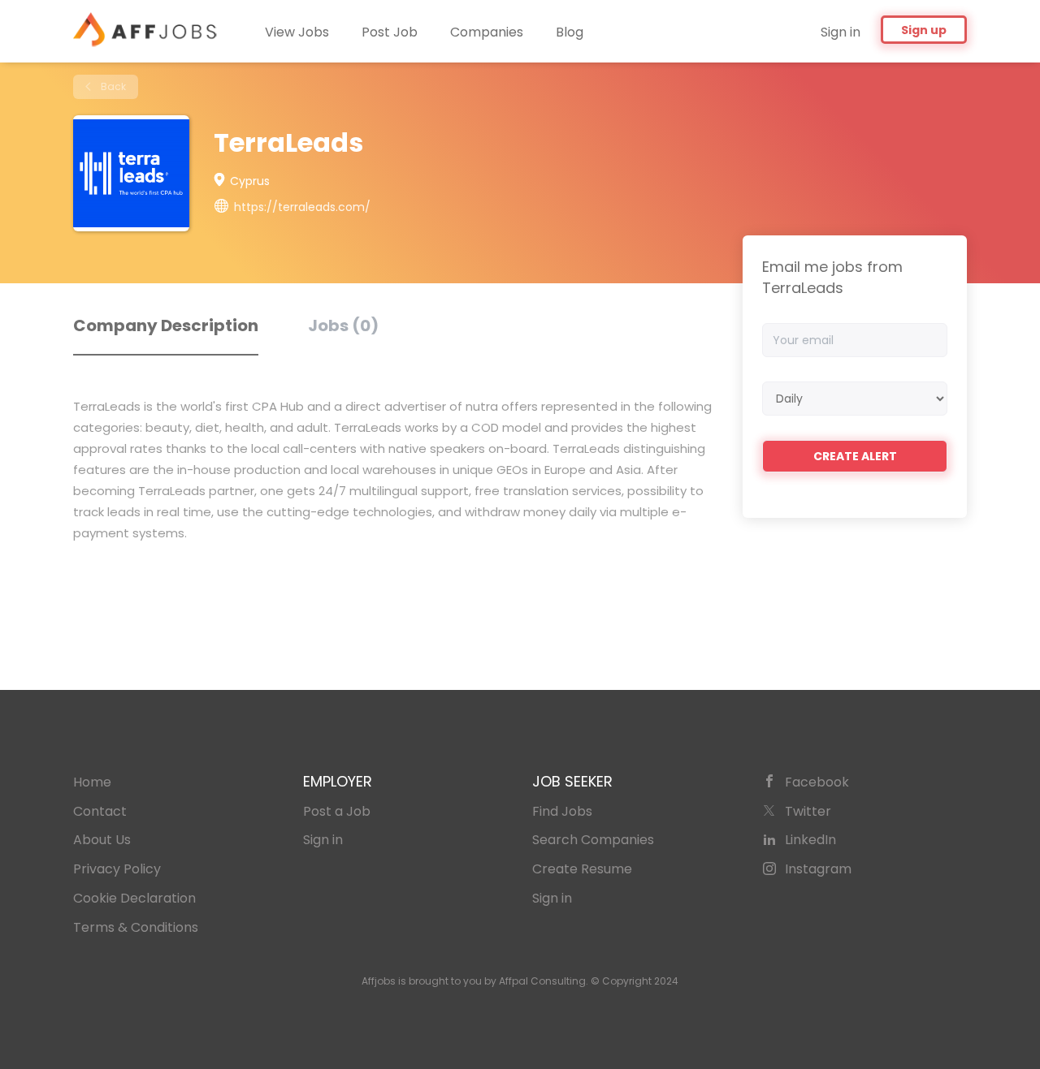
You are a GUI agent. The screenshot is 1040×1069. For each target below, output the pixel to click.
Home (92, 782)
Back (112, 86)
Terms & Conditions (135, 927)
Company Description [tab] (165, 325)
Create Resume (582, 869)
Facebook (817, 782)
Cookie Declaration (134, 898)
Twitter (808, 811)
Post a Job (336, 811)
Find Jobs (562, 811)
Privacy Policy (117, 869)
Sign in (840, 32)
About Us (102, 839)
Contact (100, 811)
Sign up (924, 30)
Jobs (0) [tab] (343, 325)
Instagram (818, 869)
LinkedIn (810, 839)
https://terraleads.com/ (302, 207)
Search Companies (593, 839)
